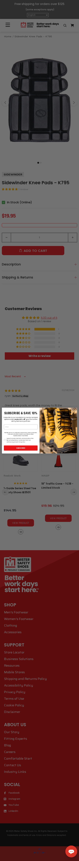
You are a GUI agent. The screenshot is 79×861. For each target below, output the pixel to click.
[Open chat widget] (71, 851)
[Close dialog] (74, 409)
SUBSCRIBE (20, 448)
